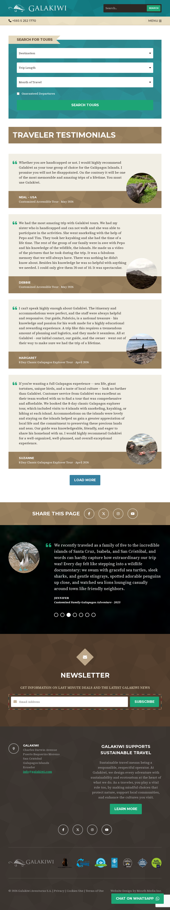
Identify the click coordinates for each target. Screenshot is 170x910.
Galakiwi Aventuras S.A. (35, 891)
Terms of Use (95, 891)
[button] (56, 615)
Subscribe (144, 702)
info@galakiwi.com (37, 771)
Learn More (125, 809)
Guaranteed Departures (36, 93)
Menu (153, 20)
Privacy (59, 891)
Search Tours (85, 105)
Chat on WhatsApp (135, 898)
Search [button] (153, 8)
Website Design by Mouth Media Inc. (136, 891)
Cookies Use (75, 891)
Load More (85, 480)
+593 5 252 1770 (23, 21)
